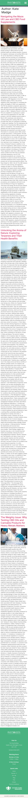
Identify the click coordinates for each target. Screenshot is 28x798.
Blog (14, 777)
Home (14, 771)
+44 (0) (10, 750)
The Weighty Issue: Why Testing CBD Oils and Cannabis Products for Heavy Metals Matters (14, 521)
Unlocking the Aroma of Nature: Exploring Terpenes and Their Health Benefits (13, 234)
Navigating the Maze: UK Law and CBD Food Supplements (13, 19)
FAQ (14, 780)
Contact (14, 782)
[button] (25, 3)
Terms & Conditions (14, 784)
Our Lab (14, 775)
